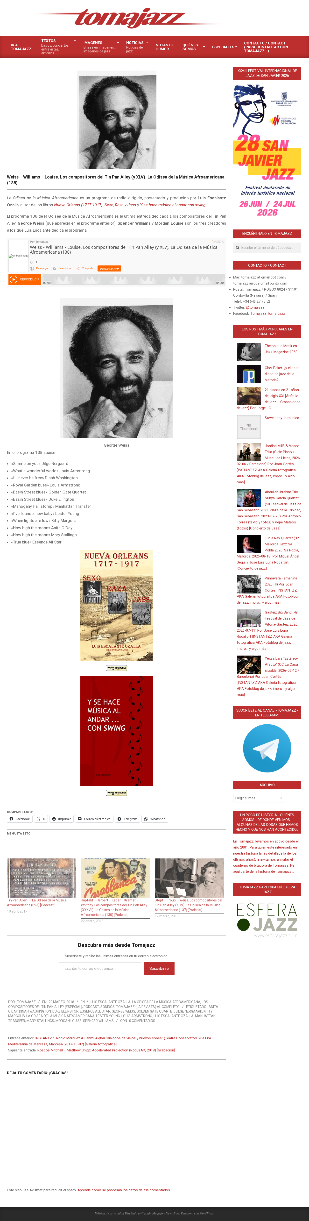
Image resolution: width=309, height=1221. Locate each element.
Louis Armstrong (136, 1016)
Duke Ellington (65, 1011)
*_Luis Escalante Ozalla (109, 1002)
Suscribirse (159, 968)
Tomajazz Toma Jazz (268, 313)
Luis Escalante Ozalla (174, 1016)
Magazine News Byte (165, 1213)
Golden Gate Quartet (155, 1011)
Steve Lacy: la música (282, 418)
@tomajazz (255, 307)
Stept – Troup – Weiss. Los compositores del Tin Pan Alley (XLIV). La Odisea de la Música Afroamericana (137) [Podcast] (188, 905)
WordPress (207, 1213)
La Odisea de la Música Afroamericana (60, 1016)
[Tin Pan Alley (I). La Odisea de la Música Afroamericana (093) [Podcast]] (41, 878)
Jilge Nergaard (189, 1011)
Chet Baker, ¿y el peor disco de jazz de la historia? (282, 374)
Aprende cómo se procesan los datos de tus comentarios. (124, 1190)
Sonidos (107, 1007)
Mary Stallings (40, 1021)
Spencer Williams (98, 1021)
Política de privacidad (109, 1213)
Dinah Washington (35, 1011)
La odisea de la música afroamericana (166, 1002)
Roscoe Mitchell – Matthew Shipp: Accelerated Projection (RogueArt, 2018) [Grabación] (106, 1050)
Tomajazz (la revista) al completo (148, 1007)
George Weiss (123, 1011)
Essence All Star (95, 1011)
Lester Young (108, 1016)
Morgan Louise (69, 1021)
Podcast (91, 1007)
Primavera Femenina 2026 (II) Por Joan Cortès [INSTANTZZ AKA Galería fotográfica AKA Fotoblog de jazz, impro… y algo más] (267, 590)
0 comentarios (142, 1021)
